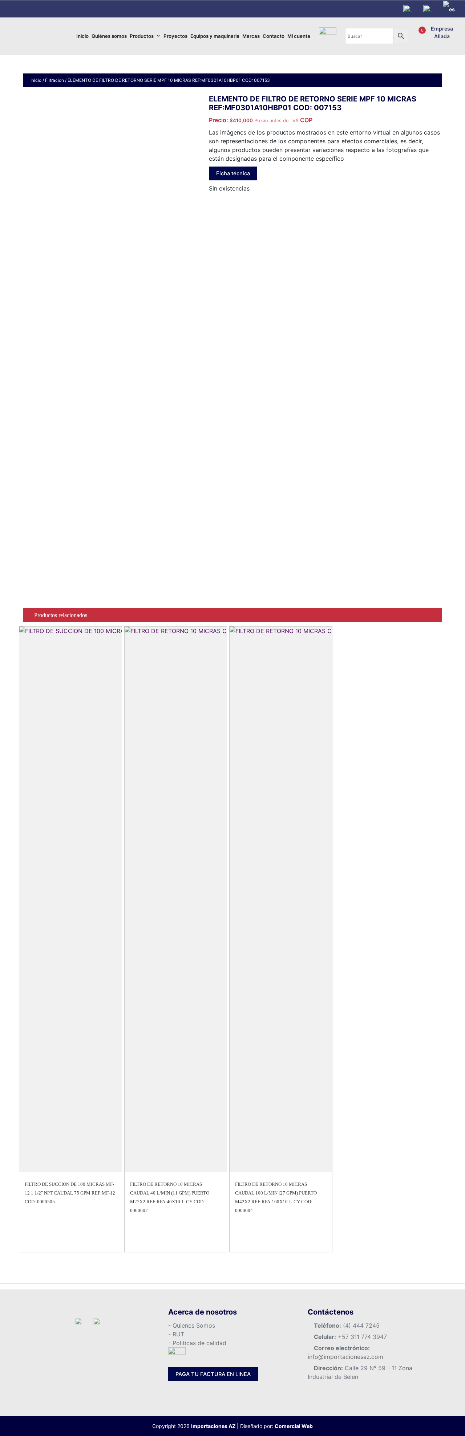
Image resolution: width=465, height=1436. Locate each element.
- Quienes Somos (191, 1325)
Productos (142, 36)
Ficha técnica (233, 173)
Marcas (251, 36)
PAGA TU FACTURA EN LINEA (213, 1374)
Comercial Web (294, 1426)
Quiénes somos (109, 36)
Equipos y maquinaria (214, 36)
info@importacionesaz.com (345, 1356)
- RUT (176, 1334)
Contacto (273, 36)
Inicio (82, 36)
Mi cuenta (298, 36)
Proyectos (175, 36)
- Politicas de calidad (197, 1343)
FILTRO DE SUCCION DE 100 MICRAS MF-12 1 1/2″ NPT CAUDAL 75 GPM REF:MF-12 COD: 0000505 (70, 1192)
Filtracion (54, 80)
